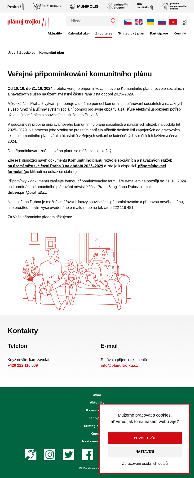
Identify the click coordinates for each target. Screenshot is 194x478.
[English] (139, 21)
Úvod (11, 52)
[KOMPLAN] (79, 272)
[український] (150, 22)
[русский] (162, 21)
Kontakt (180, 33)
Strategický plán (131, 33)
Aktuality (55, 33)
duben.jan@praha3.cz (27, 192)
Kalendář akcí (79, 33)
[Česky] (128, 22)
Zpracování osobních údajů (145, 463)
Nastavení (145, 451)
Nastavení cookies (97, 441)
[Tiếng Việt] (173, 21)
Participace (159, 33)
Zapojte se (103, 33)
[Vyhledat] (113, 21)
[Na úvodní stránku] (28, 22)
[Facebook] (183, 22)
